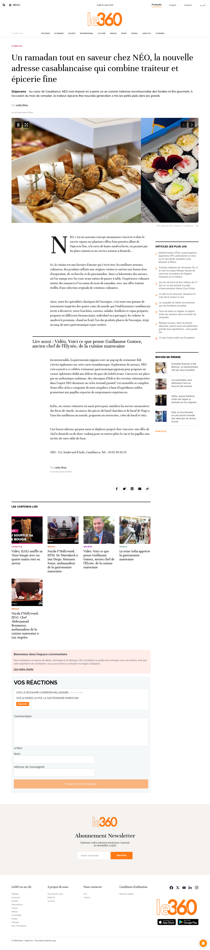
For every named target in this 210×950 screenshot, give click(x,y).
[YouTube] (184, 887)
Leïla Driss (22, 105)
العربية (202, 5)
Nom (17, 753)
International (86, 33)
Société (71, 33)
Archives (51, 901)
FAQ (85, 894)
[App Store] (166, 921)
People (134, 33)
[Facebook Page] (171, 887)
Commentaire (23, 716)
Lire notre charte (24, 669)
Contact (86, 897)
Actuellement (17, 33)
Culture (101, 33)
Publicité (51, 897)
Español (188, 5)
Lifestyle (146, 33)
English (172, 5)
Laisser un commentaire (81, 784)
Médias (113, 33)
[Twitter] (178, 887)
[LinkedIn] (190, 887)
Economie (59, 33)
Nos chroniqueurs (19, 926)
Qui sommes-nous (55, 894)
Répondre (22, 704)
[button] (203, 943)
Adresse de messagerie (29, 766)
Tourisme (160, 33)
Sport (124, 33)
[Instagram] (196, 887)
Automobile (16, 915)
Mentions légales (126, 894)
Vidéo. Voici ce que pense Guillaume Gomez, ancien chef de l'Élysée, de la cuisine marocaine (87, 344)
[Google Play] (188, 921)
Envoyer (121, 855)
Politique (45, 33)
